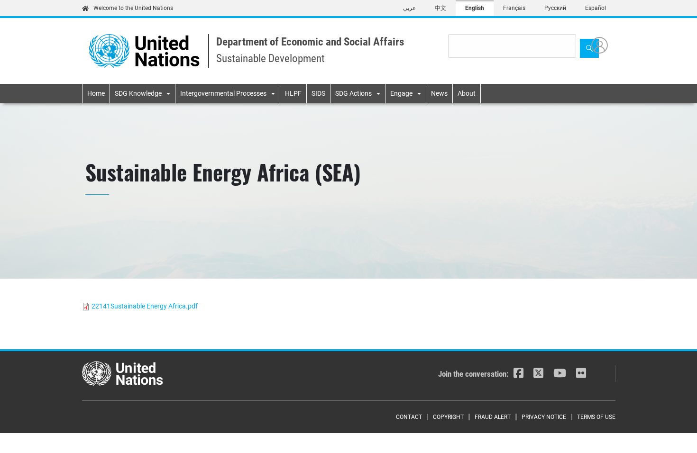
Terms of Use (596, 417)
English (474, 8)
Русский (555, 8)
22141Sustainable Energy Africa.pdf (145, 306)
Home (96, 93)
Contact (409, 417)
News (439, 93)
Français (514, 8)
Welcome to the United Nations (133, 8)
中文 (440, 8)
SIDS (318, 93)
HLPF (293, 93)
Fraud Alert (493, 417)
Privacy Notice (544, 417)
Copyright (448, 417)
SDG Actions (353, 93)
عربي (409, 8)
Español (595, 8)
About (467, 93)
